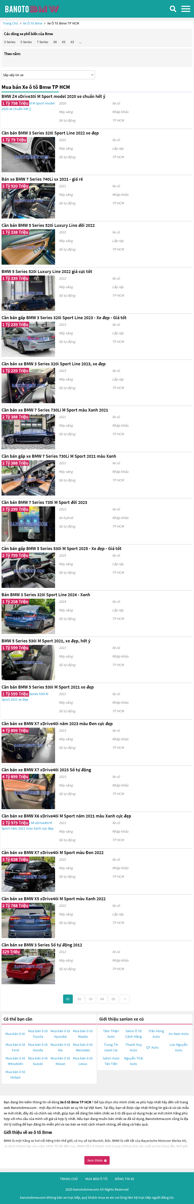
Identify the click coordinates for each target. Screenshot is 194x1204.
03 (90, 999)
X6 (55, 42)
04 (102, 999)
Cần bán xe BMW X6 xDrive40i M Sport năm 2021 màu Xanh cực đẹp (66, 816)
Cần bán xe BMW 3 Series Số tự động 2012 (42, 945)
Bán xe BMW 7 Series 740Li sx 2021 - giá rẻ (42, 179)
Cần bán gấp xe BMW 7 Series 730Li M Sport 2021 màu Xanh (59, 456)
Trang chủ (10, 23)
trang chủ (69, 1178)
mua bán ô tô (96, 1178)
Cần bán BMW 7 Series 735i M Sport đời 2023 (44, 502)
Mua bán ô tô (15, 1033)
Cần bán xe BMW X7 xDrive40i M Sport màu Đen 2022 (53, 852)
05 (113, 999)
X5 (63, 42)
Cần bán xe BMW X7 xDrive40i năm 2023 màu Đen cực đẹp (57, 723)
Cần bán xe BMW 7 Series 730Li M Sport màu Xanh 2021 (55, 410)
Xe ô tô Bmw (32, 23)
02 (79, 999)
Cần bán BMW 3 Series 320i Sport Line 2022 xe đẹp (50, 133)
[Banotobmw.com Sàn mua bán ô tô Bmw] (42, 9)
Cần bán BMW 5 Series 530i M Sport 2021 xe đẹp (48, 687)
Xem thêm (95, 1160)
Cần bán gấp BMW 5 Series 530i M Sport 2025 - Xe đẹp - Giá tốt (62, 548)
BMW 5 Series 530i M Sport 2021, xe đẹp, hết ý (46, 641)
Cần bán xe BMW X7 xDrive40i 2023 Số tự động (46, 770)
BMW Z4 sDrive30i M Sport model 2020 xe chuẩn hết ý (53, 96)
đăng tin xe (124, 1178)
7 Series (42, 42)
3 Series (9, 42)
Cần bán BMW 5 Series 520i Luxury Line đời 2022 (48, 225)
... (80, 42)
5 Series (26, 42)
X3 (72, 42)
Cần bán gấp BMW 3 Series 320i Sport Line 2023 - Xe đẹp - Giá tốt (64, 317)
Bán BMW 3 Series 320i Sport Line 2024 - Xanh (46, 594)
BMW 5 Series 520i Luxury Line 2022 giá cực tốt (47, 271)
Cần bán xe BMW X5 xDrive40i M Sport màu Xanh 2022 (54, 898)
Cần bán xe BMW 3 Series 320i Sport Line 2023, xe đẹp (54, 364)
